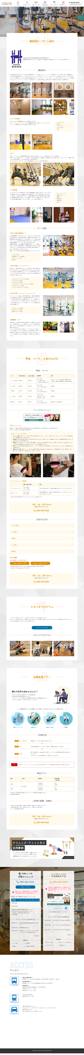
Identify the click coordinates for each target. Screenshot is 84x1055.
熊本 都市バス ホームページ (28, 988)
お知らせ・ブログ (27, 4)
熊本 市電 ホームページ (27, 996)
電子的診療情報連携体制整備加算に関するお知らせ (29, 923)
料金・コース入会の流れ (45, 5)
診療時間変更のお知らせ (24, 927)
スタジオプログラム (54, 4)
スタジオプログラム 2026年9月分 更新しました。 (61, 921)
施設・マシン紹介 (36, 4)
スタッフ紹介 (15, 943)
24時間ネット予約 (24, 886)
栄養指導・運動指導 (30, 946)
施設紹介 (14, 946)
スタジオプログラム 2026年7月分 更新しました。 (61, 930)
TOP (80, 1052)
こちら (19, 568)
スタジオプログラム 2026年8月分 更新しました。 (61, 925)
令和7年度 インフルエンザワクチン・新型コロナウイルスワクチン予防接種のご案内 (29, 931)
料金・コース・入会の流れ (64, 942)
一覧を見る (69, 934)
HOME (18, 4)
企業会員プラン (63, 4)
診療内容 (28, 943)
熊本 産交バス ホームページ (28, 990)
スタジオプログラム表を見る (42, 627)
